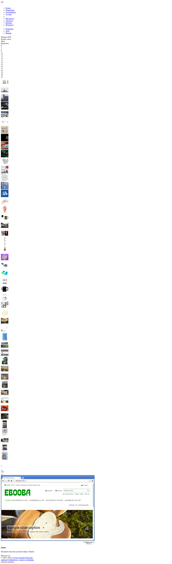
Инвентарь (10, 10)
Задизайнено (11, 12)
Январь (8, 33)
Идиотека (9, 29)
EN (2, 2)
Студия (8, 14)
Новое (8, 8)
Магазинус (10, 19)
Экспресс (9, 21)
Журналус (10, 25)
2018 (7, 31)
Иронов (9, 23)
